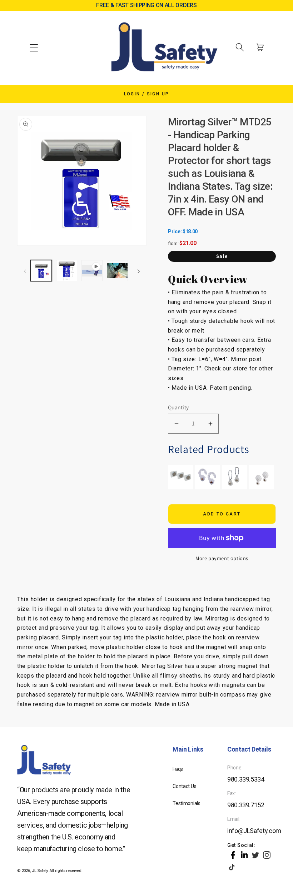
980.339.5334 (245, 779)
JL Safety (40, 870)
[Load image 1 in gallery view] (41, 270)
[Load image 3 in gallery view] (117, 270)
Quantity (178, 407)
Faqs (178, 769)
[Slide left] (25, 270)
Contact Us (184, 786)
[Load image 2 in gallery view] (66, 270)
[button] (34, 47)
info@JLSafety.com (254, 830)
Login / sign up (146, 93)
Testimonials (186, 803)
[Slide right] (138, 270)
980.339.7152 (245, 805)
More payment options (221, 558)
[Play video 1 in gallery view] (92, 270)
